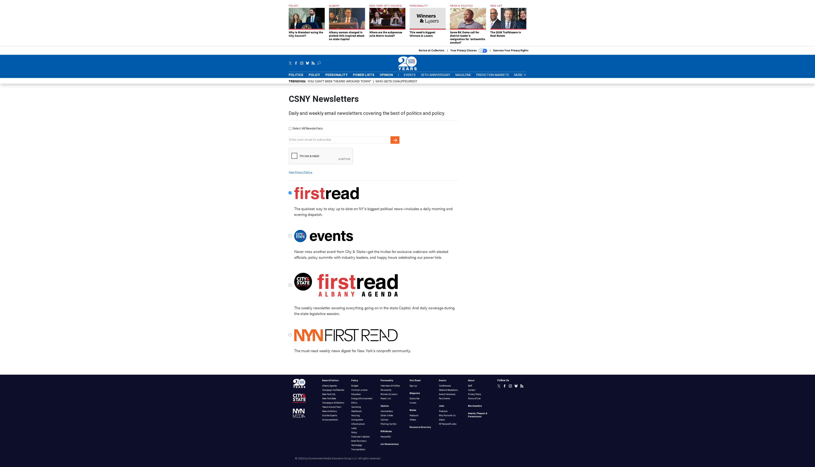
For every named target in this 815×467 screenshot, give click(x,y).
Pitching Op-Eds (388, 424)
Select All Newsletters (307, 128)
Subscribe (414, 398)
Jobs (441, 406)
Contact (471, 390)
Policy (314, 75)
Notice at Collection (431, 50)
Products (443, 411)
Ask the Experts (329, 415)
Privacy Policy (474, 394)
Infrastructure (358, 424)
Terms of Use (474, 398)
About (442, 420)
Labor (354, 428)
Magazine (463, 75)
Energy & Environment (361, 398)
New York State (329, 398)
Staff (470, 386)
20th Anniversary (435, 75)
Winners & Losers (389, 394)
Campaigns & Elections (333, 403)
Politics (296, 75)
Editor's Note (387, 415)
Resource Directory (420, 427)
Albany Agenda (329, 386)
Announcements (330, 420)
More (518, 75)
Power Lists (363, 75)
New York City (328, 394)
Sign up (413, 386)
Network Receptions (448, 390)
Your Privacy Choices (463, 50)
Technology (356, 445)
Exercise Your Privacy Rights (510, 50)
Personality (336, 75)
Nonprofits (386, 437)
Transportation (358, 449)
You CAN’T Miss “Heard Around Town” (339, 81)
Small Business (359, 441)
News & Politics (330, 380)
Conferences (445, 386)
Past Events (444, 398)
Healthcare (356, 411)
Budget (354, 386)
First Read (415, 380)
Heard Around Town (331, 407)
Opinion (386, 75)
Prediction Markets (492, 75)
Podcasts (414, 415)
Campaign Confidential (333, 390)
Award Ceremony (447, 394)
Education (356, 394)
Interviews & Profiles (390, 386)
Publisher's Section (360, 437)
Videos (413, 420)
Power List (386, 398)
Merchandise (475, 406)
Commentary (387, 411)
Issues (413, 403)
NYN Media (386, 431)
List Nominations (390, 444)
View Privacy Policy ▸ (300, 172)
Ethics (354, 403)
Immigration (357, 420)
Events (410, 75)
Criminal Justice (359, 390)
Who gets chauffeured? (396, 81)
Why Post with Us (447, 415)
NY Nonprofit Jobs (448, 424)
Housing (355, 415)
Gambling (356, 407)
